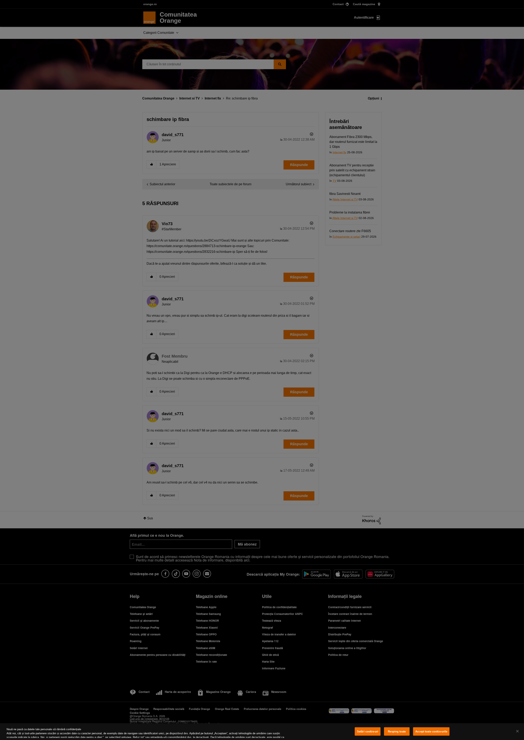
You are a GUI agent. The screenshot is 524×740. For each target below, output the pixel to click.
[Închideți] (517, 731)
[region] (262, 731)
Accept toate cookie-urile (431, 731)
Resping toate (397, 731)
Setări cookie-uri (367, 731)
